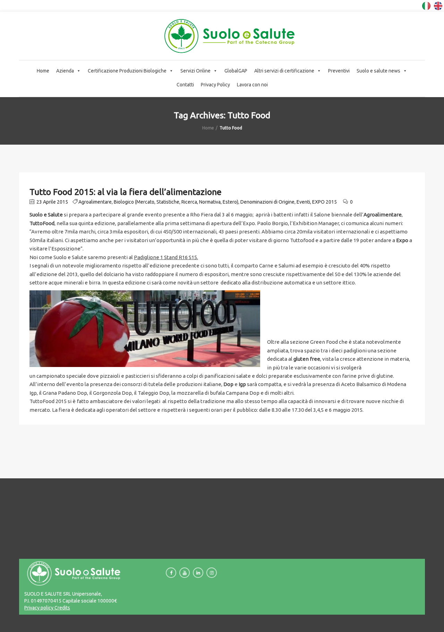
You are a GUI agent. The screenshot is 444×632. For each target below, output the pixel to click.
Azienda (65, 71)
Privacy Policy (215, 84)
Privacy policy (38, 607)
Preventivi (339, 71)
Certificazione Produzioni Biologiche (127, 71)
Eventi (303, 202)
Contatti (185, 84)
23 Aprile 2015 (51, 202)
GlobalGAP (235, 71)
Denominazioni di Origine (267, 202)
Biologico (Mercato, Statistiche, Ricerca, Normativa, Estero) (176, 202)
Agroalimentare (95, 202)
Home (43, 71)
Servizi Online (195, 71)
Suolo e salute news (378, 71)
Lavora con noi (252, 84)
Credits (61, 607)
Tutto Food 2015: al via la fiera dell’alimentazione (125, 192)
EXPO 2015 (324, 202)
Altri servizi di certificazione (284, 71)
